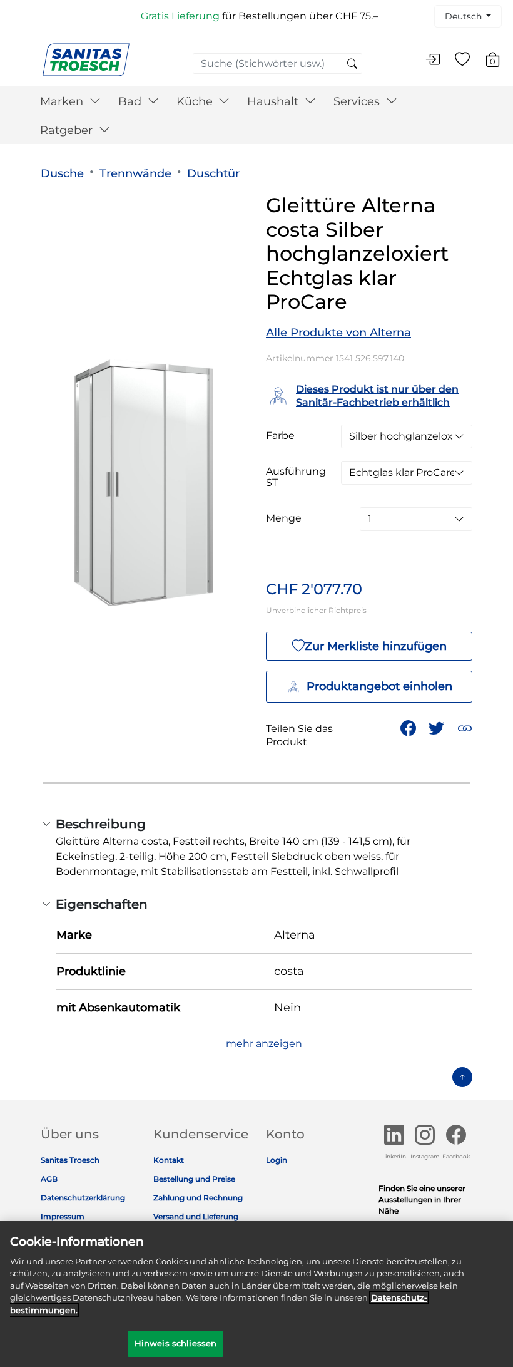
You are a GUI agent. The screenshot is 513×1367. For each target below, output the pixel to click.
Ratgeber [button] (68, 130)
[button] (464, 728)
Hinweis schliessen (175, 1343)
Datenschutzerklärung (83, 1197)
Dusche (62, 173)
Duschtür (213, 173)
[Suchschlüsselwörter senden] (352, 64)
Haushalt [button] (274, 101)
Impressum (62, 1216)
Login (276, 1160)
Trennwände (135, 173)
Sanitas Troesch (70, 1160)
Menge (284, 518)
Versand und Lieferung (195, 1216)
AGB (49, 1179)
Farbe (280, 435)
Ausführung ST (296, 477)
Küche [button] (196, 101)
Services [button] (358, 101)
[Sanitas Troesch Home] (86, 59)
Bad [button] (131, 101)
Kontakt (168, 1160)
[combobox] (277, 63)
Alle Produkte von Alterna (338, 332)
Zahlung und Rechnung (198, 1197)
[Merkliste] (462, 60)
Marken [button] (63, 101)
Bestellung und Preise (194, 1179)
